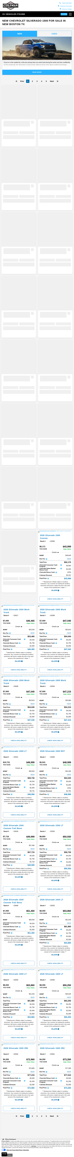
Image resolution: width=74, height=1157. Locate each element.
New (19, 34)
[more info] (55, 531)
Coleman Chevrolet (66, 6)
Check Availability (55, 599)
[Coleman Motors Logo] (10, 9)
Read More (37, 72)
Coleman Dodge (67, 9)
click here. (33, 1146)
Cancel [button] (10, 1155)
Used (54, 34)
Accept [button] (4, 1153)
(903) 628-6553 (67, 3)
